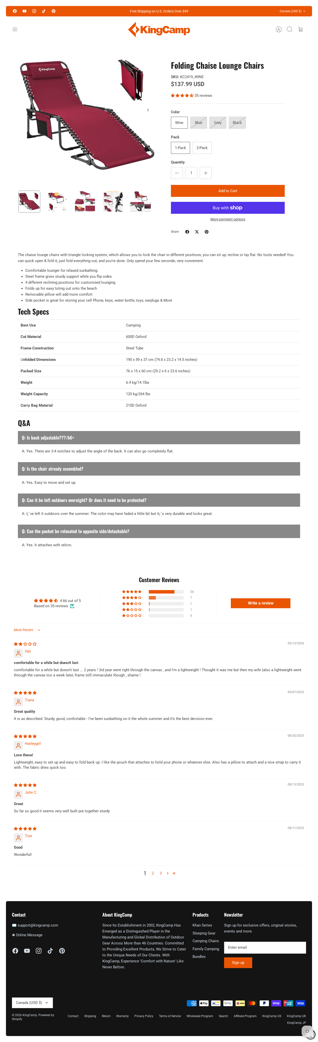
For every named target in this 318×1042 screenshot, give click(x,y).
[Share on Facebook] (187, 231)
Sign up (238, 962)
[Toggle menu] (17, 29)
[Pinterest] (53, 11)
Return (106, 1016)
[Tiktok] (44, 11)
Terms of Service (170, 1016)
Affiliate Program (245, 1016)
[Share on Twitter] (197, 231)
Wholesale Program (200, 1016)
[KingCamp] (159, 29)
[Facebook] (15, 11)
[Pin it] (206, 231)
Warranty (122, 1016)
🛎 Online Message (27, 935)
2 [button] (153, 873)
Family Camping (206, 949)
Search (223, 1016)
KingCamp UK (296, 1016)
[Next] (148, 110)
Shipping (90, 1016)
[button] (183, 95)
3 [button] (161, 873)
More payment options (227, 219)
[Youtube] (24, 11)
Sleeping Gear (204, 933)
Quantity (178, 162)
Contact (73, 1016)
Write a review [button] (261, 603)
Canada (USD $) (290, 11)
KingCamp (30, 1015)
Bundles (199, 956)
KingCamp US (271, 1016)
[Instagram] (34, 11)
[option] (87, 116)
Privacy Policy (143, 1016)
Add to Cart (227, 191)
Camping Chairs (206, 941)
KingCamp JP (296, 1023)
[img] (25, 644)
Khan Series (202, 925)
